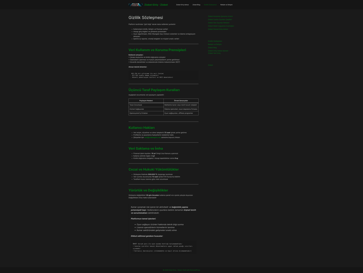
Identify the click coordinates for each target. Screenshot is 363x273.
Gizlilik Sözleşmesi (210, 5)
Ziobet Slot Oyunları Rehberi (218, 23)
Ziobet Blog (196, 5)
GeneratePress (195, 270)
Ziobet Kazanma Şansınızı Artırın (220, 16)
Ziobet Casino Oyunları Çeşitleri (220, 19)
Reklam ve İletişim (226, 5)
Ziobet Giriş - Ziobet (156, 4)
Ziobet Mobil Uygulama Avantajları (221, 26)
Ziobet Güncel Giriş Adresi (218, 29)
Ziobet (210, 65)
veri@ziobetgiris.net (152, 137)
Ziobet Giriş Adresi (182, 5)
